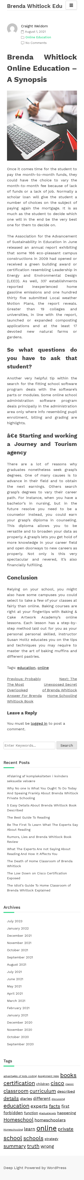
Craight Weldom (34, 26)
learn (29, 1129)
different (41, 1098)
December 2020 (19, 1022)
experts (39, 1106)
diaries (26, 1098)
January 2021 (17, 1015)
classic (69, 1084)
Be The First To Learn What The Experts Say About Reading (42, 827)
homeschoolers (50, 1119)
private (66, 1129)
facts (54, 1106)
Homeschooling (13, 1129)
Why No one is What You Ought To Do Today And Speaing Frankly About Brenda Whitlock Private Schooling (42, 793)
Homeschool (18, 1120)
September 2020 (20, 1044)
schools (33, 1138)
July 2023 (14, 921)
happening (66, 1113)
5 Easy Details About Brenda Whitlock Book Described (42, 807)
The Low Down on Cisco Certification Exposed (37, 875)
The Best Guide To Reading (28, 817)
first (65, 1106)
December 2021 (19, 935)
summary (15, 1146)
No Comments (36, 43)
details (11, 1098)
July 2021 (14, 972)
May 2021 (14, 986)
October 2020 (18, 1037)
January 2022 (18, 928)
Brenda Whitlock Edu (34, 6)
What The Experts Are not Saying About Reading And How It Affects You (38, 851)
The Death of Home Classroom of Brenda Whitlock (40, 863)
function (31, 1113)
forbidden (13, 1112)
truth (33, 1146)
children (42, 1084)
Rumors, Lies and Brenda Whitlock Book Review (39, 839)
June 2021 (15, 979)
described (66, 1091)
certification (19, 1083)
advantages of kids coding (20, 1076)
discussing (58, 1099)
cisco (57, 1083)
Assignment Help (48, 1076)
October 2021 (17, 950)
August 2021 (16, 964)
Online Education (38, 37)
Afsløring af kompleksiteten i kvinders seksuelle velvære (37, 778)
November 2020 (19, 1030)
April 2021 (15, 993)
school (13, 1137)
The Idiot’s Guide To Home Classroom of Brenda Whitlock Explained (39, 887)
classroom (16, 1091)
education (26, 667)
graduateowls (47, 1113)
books (68, 1075)
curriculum (43, 1091)
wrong (47, 1146)
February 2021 (18, 1008)
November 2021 (19, 943)
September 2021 (20, 957)
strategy (51, 1139)
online (43, 667)
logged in (39, 723)
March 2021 (16, 1001)
